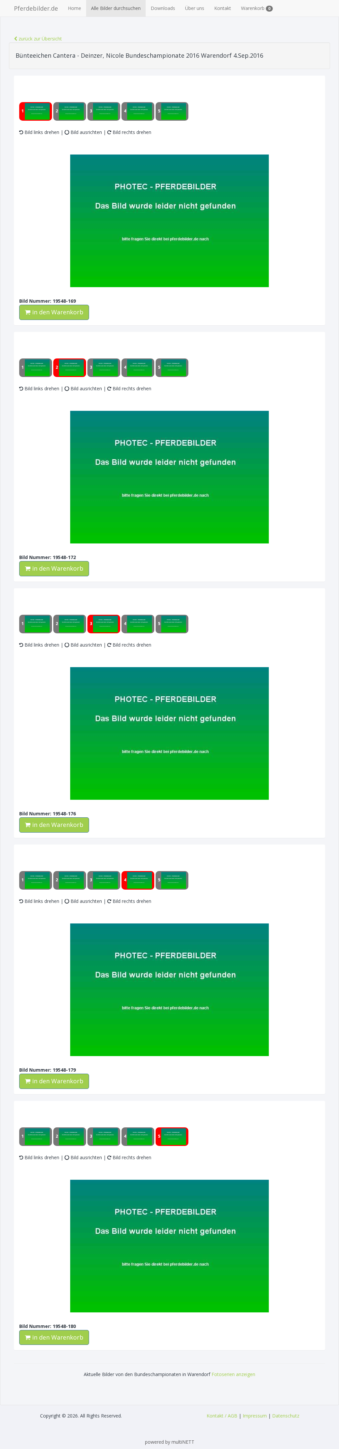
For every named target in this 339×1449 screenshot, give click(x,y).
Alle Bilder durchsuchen (116, 8)
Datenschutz (285, 1416)
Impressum (255, 1416)
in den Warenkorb (56, 312)
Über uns (194, 8)
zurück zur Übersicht (39, 38)
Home (74, 8)
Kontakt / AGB (222, 1416)
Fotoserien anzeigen (233, 1374)
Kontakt (222, 8)
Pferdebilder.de (36, 8)
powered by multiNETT (169, 1442)
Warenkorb (255, 8)
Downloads (163, 8)
